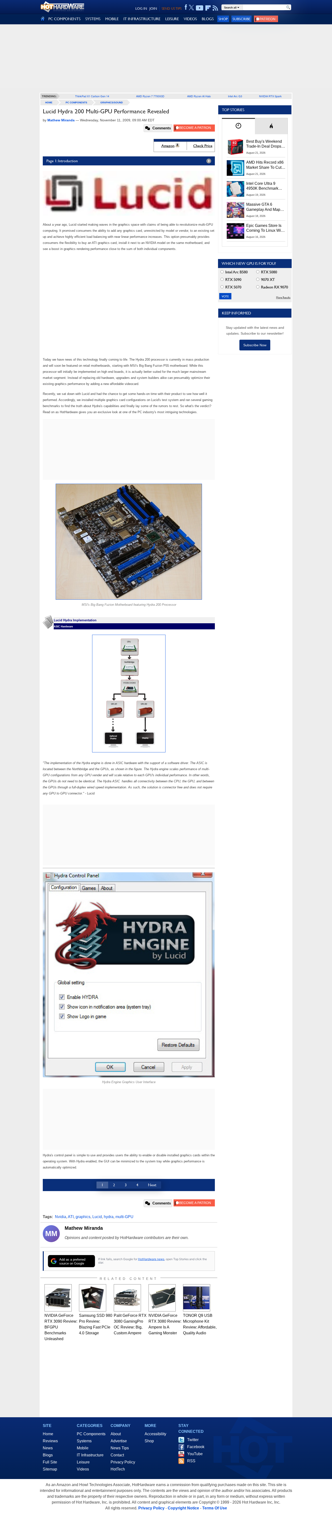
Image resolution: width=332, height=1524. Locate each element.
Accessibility (155, 1434)
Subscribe (241, 19)
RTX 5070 (232, 287)
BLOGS (208, 19)
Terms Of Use (214, 1508)
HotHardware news (151, 1259)
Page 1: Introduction (62, 161)
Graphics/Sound (111, 102)
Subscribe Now (254, 345)
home (48, 102)
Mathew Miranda (84, 1228)
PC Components (76, 102)
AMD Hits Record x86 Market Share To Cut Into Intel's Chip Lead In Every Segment (265, 165)
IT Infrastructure (90, 1455)
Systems (84, 1441)
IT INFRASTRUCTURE (141, 19)
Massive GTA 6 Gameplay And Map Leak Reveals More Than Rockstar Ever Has (263, 207)
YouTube (195, 1454)
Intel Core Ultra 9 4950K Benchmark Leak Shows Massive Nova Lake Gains (264, 186)
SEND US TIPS (172, 8)
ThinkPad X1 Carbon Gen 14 (92, 96)
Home (48, 1434)
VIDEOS (190, 19)
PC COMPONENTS (64, 19)
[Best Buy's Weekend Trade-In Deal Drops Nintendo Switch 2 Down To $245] (235, 147)
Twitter (193, 1440)
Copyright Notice (183, 1508)
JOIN (153, 8)
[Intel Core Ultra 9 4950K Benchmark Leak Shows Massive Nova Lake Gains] (235, 189)
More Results (283, 297)
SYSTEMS (92, 19)
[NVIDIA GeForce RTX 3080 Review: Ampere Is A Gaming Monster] (162, 1297)
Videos (83, 1469)
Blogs (48, 1455)
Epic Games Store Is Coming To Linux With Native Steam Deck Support (265, 228)
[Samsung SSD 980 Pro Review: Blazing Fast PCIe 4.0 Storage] (92, 1297)
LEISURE (172, 19)
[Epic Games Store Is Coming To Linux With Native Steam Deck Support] (235, 231)
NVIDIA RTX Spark (270, 96)
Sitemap (50, 1469)
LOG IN (141, 8)
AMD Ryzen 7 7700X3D (150, 96)
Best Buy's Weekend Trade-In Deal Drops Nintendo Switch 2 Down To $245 (264, 144)
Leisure (83, 1462)
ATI (71, 1217)
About (116, 1434)
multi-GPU (124, 1217)
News (48, 1448)
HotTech (118, 1469)
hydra (109, 1217)
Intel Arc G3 (235, 96)
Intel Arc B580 (236, 272)
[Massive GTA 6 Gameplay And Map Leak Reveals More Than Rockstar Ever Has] (235, 210)
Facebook (195, 1447)
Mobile (82, 1448)
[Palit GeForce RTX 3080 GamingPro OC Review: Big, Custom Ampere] (127, 1297)
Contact (117, 1455)
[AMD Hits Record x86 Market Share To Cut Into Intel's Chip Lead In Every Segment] (235, 168)
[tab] (238, 126)
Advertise (119, 1441)
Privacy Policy (123, 1462)
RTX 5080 (268, 272)
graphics (83, 1217)
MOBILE (112, 19)
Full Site (50, 1462)
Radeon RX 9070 (274, 287)
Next (152, 1185)
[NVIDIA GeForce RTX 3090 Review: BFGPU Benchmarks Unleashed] (58, 1297)
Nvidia (60, 1217)
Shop (223, 19)
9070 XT (267, 279)
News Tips (120, 1448)
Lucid (97, 1217)
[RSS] (215, 8)
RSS (191, 1461)
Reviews (50, 1441)
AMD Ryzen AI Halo (199, 96)
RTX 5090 (232, 279)
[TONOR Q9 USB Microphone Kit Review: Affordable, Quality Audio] (196, 1297)
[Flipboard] (208, 8)
